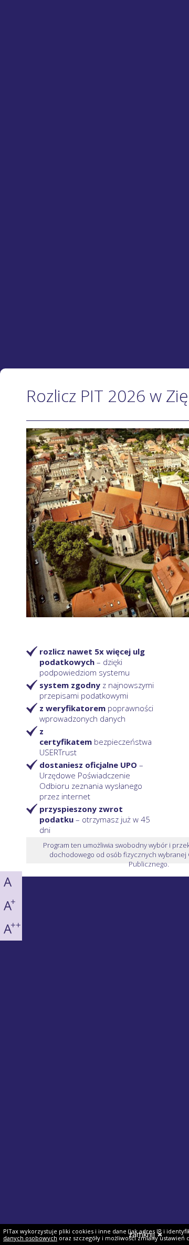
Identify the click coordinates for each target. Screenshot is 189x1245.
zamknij (142, 1234)
